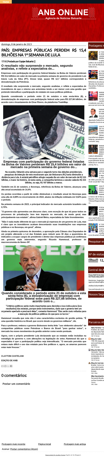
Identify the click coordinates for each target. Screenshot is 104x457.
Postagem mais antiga (75, 444)
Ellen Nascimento (97, 376)
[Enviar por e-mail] (2, 366)
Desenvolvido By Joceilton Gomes (55, 455)
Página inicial (44, 444)
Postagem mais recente (13, 444)
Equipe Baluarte (26, 61)
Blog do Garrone (97, 363)
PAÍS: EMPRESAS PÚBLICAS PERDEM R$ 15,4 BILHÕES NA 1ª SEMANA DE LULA (43, 52)
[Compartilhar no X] (8, 366)
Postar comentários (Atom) (24, 449)
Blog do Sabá (96, 339)
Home (6, 2)
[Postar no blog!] (5, 366)
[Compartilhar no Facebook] (11, 366)
